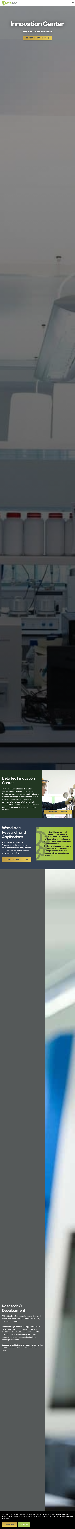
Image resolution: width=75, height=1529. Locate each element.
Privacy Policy (66, 1516)
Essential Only (9, 1524)
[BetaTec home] (9, 3)
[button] (73, 3)
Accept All (24, 1524)
